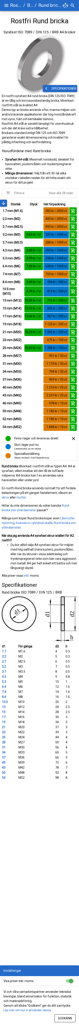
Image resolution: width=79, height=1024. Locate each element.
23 (3, 732)
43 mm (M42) (12, 395)
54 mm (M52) (12, 427)
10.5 (5, 702)
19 (3, 722)
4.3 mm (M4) (11, 250)
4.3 (4, 676)
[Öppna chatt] (65, 5)
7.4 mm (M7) (11, 274)
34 (3, 752)
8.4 (4, 697)
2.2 (4, 656)
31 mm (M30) (12, 363)
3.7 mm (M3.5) (13, 242)
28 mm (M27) (12, 356)
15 (3, 712)
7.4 (4, 692)
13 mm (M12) (12, 300)
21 (3, 727)
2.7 (4, 661)
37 (3, 757)
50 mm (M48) (12, 411)
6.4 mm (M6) (11, 266)
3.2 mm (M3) (11, 234)
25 (3, 737)
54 (3, 777)
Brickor (30, 5)
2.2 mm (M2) (11, 218)
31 (3, 747)
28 (3, 742)
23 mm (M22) (12, 340)
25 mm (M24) (12, 348)
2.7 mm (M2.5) (13, 226)
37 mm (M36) (12, 379)
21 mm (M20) (12, 332)
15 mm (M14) (12, 308)
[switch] (69, 981)
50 (3, 772)
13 (3, 707)
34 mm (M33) (12, 371)
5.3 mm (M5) (11, 258)
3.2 (4, 666)
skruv (5, 497)
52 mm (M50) (12, 419)
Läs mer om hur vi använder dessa (27, 1010)
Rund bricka (50, 5)
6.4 (4, 686)
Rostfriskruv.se (16, 5)
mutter (21, 497)
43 (3, 767)
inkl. (26, 575)
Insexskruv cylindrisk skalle (34, 523)
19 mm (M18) (12, 324)
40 (3, 762)
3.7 (4, 671)
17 (3, 717)
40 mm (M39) (12, 387)
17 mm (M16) (12, 316)
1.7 (4, 651)
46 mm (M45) (12, 403)
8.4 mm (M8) (11, 282)
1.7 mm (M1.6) (13, 211)
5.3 (4, 681)
